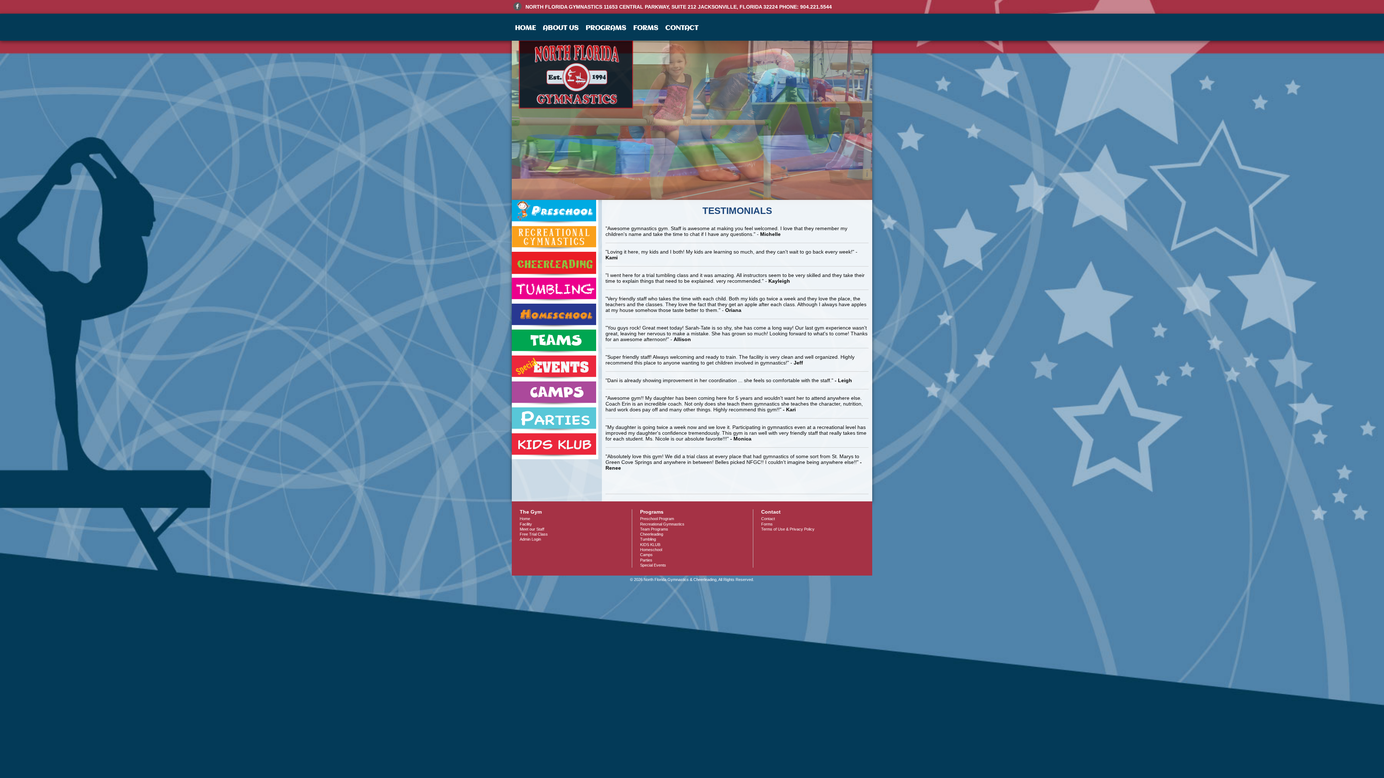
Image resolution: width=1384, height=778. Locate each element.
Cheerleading (651, 534)
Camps (646, 555)
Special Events (653, 565)
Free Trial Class (534, 534)
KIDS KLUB (650, 544)
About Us (561, 28)
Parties (646, 560)
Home (525, 28)
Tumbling (648, 539)
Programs (606, 28)
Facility (526, 524)
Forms (645, 28)
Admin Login (530, 539)
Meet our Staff (532, 529)
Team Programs (654, 529)
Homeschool (651, 549)
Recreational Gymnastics (662, 524)
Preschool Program (657, 519)
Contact (681, 28)
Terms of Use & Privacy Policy (788, 529)
